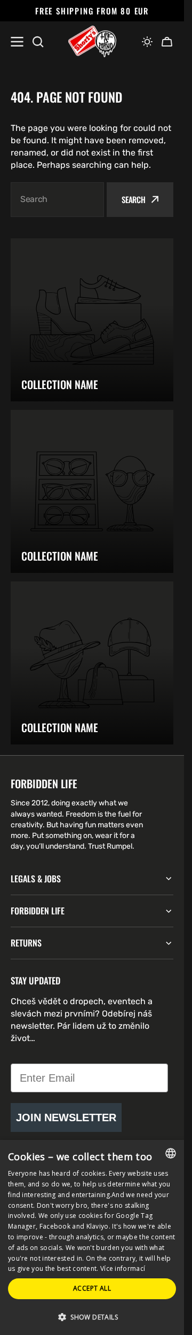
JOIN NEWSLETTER (66, 1117)
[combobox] (57, 199)
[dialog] (92, 1237)
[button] (147, 41)
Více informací (122, 1268)
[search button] (37, 41)
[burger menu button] (17, 41)
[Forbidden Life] (92, 42)
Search (134, 199)
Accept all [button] (92, 1288)
